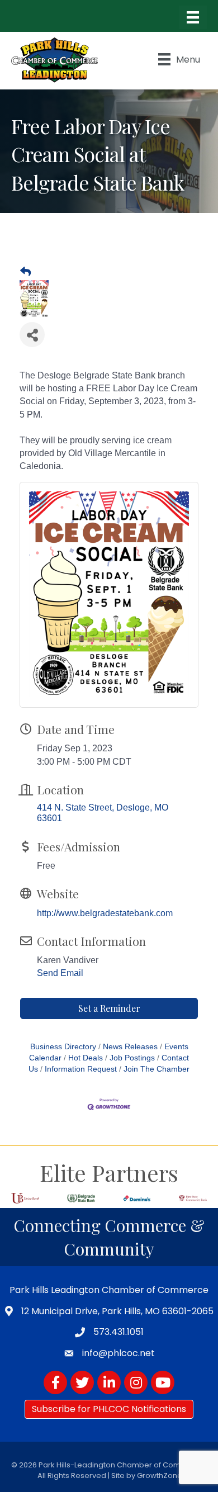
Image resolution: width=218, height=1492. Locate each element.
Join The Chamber (156, 1069)
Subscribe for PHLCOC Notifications (109, 1409)
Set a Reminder (109, 1008)
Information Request (81, 1069)
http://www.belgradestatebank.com (105, 913)
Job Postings (132, 1058)
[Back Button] (25, 272)
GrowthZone (159, 1475)
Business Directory (63, 1047)
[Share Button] (32, 334)
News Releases (130, 1047)
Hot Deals (85, 1058)
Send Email (60, 973)
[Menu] (193, 17)
